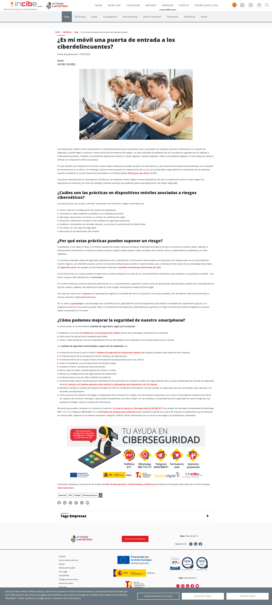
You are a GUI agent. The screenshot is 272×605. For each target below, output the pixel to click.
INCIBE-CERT (114, 5)
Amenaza (62, 495)
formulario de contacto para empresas (117, 412)
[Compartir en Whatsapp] (82, 503)
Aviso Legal (63, 571)
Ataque (77, 495)
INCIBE (98, 5)
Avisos (204, 16)
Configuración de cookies (68, 579)
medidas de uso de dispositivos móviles (101, 333)
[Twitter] (191, 544)
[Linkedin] (195, 544)
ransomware (97, 277)
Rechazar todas (203, 596)
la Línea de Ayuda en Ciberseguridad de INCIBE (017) (138, 408)
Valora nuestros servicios (68, 560)
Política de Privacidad (67, 568)
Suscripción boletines (135, 539)
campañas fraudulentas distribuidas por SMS (139, 267)
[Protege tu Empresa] (81, 539)
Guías (94, 16)
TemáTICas (189, 16)
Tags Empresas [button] (73, 515)
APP (70, 495)
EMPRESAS (167, 5)
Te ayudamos (110, 16)
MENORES (151, 5)
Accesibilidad (64, 575)
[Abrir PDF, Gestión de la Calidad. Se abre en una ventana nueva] (202, 563)
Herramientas (130, 16)
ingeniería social (68, 267)
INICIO (57, 32)
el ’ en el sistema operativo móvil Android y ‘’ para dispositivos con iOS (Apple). (111, 384)
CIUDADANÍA (133, 5)
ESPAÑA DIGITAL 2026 (206, 5)
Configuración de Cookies (158, 596)
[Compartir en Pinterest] (76, 503)
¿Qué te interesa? (152, 16)
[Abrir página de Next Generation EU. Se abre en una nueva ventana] (135, 561)
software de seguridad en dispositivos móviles (119, 352)
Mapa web (63, 587)
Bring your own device (139, 173)
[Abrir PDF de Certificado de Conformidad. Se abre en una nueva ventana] (175, 563)
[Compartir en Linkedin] (65, 503)
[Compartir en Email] (87, 503)
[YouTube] (197, 586)
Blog (66, 16)
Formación (172, 16)
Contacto (62, 556)
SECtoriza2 (80, 16)
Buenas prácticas (90, 495)
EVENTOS (184, 5)
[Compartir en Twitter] (70, 503)
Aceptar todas (247, 596)
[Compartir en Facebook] (59, 503)
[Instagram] (182, 586)
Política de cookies (66, 583)
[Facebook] (200, 544)
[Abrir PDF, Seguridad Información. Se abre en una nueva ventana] (188, 563)
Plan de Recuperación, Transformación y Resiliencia (130, 484)
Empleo (62, 564)
